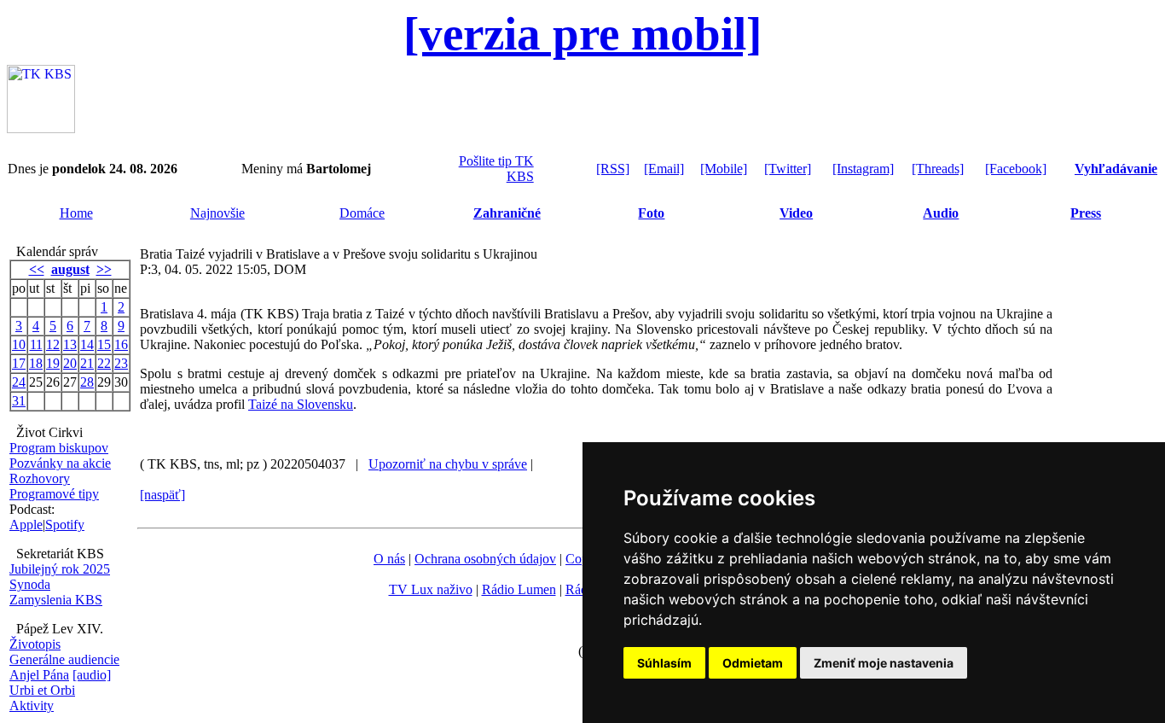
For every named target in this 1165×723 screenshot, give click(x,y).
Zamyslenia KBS (55, 599)
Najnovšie (217, 213)
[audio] (91, 675)
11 (36, 344)
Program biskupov (58, 447)
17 (19, 363)
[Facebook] (1015, 168)
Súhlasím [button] (664, 663)
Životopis (35, 644)
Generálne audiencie (64, 659)
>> (104, 269)
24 (19, 382)
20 (70, 363)
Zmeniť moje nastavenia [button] (883, 663)
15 (104, 344)
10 (19, 344)
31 (19, 401)
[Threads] (938, 168)
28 (87, 382)
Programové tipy (54, 494)
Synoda (29, 584)
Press (1085, 213)
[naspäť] (162, 494)
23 (121, 363)
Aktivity (31, 705)
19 (53, 363)
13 (70, 344)
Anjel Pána (39, 675)
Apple (26, 524)
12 (53, 344)
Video (796, 213)
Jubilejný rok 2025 (59, 569)
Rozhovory (39, 478)
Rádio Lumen (519, 589)
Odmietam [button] (752, 663)
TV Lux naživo (430, 589)
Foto (651, 213)
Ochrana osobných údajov (485, 558)
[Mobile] (723, 168)
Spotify (64, 524)
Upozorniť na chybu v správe (447, 464)
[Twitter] (787, 168)
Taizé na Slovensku (300, 404)
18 (36, 363)
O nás (389, 558)
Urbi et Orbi (42, 690)
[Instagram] (863, 168)
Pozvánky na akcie (60, 463)
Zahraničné (507, 213)
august (70, 269)
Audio (941, 213)
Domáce (362, 213)
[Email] (664, 168)
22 (104, 363)
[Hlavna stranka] (41, 128)
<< (36, 269)
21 (87, 363)
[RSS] (612, 168)
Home (76, 213)
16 (121, 344)
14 (87, 344)
